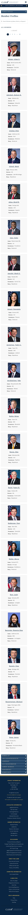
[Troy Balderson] (14, 513)
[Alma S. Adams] (14, 49)
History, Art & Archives (14, 889)
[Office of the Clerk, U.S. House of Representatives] (9, 2)
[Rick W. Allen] (14, 191)
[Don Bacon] (14, 441)
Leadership (5, 761)
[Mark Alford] (14, 156)
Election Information (9, 764)
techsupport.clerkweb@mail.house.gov (14, 799)
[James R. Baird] (14, 477)
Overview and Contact (14, 861)
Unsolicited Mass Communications (14, 846)
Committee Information (14, 871)
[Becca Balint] (14, 548)
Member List (6, 756)
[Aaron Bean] (14, 727)
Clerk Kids (14, 885)
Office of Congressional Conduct (14, 852)
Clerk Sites (14, 878)
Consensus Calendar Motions (14, 818)
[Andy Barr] (14, 584)
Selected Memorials (14, 816)
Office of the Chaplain (14, 891)
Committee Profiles (14, 874)
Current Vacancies (8, 767)
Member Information (14, 822)
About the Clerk (14, 859)
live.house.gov (14, 814)
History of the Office (14, 867)
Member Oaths (6, 772)
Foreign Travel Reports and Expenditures (14, 844)
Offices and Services (14, 865)
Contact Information (14, 780)
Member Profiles (7, 11)
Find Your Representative (10, 758)
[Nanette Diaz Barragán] (14, 620)
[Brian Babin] (14, 405)
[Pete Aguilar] (14, 120)
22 (19, 34)
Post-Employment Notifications (14, 855)
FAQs (14, 898)
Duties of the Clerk (14, 863)
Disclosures (14, 839)
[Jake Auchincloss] (14, 370)
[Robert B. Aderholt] (14, 84)
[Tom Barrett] (14, 655)
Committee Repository (14, 887)
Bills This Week (13, 880)
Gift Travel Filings (14, 848)
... (17, 34)
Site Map (14, 902)
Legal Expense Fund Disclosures (14, 850)
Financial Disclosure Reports (14, 842)
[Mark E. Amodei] (14, 263)
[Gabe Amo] (14, 227)
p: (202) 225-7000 (14, 789)
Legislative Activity (14, 807)
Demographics (6, 769)
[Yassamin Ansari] (14, 298)
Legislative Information (14, 805)
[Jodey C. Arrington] (14, 334)
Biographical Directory (14, 883)
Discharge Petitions (14, 811)
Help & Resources (14, 895)
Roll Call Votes (14, 809)
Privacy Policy (14, 900)
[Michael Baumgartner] (14, 691)
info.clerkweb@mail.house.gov (14, 795)
